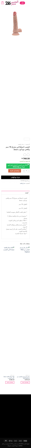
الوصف (26, 192)
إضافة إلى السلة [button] (25, 382)
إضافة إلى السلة (14, 170)
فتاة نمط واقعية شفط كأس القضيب (9, 377)
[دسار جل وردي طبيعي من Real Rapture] (23, 310)
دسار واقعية (21, 144)
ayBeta (21, 445)
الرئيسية (28, 144)
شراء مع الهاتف (15, 177)
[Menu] (29, 3)
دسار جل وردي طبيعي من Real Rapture (23, 377)
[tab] (15, 192)
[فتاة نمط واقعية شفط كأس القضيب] (7, 310)
